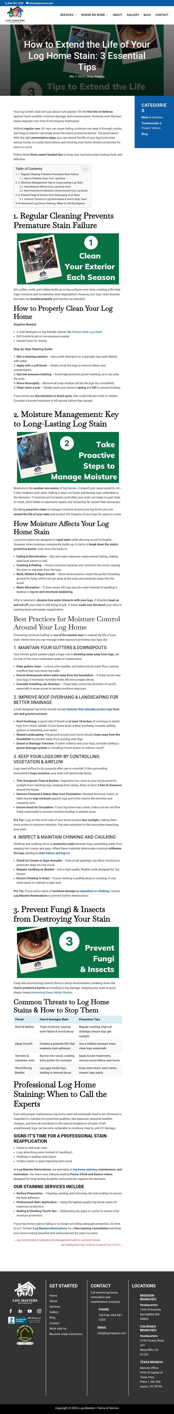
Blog (147, 15)
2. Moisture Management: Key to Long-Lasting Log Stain (50, 182)
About (117, 15)
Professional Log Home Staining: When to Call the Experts (51, 203)
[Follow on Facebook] (11, 1311)
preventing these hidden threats (51, 992)
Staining (99, 76)
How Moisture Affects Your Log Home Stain (47, 186)
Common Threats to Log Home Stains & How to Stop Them (55, 199)
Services (66, 15)
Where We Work (93, 15)
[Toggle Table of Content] (84, 169)
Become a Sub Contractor (66, 1334)
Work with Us (57, 1328)
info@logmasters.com (112, 1333)
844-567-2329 (15, 3)
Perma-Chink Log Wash (87, 332)
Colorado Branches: (148, 1328)
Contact (162, 15)
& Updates (152, 117)
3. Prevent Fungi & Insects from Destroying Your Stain (49, 195)
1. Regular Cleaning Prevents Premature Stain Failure (48, 174)
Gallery (133, 15)
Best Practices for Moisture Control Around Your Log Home (56, 190)
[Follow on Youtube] (30, 1311)
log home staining (85, 1169)
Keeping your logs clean (93, 294)
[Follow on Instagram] (39, 1311)
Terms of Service (108, 1408)
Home (53, 1295)
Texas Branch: (151, 1362)
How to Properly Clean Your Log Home (44, 178)
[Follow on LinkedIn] (20, 1311)
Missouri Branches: (148, 1297)
